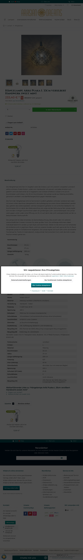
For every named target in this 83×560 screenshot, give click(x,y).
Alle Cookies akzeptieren (41, 285)
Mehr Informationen (67, 276)
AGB (43, 291)
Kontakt (50, 291)
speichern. (56, 276)
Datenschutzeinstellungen (21, 280)
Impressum (35, 291)
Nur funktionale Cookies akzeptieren (58, 280)
